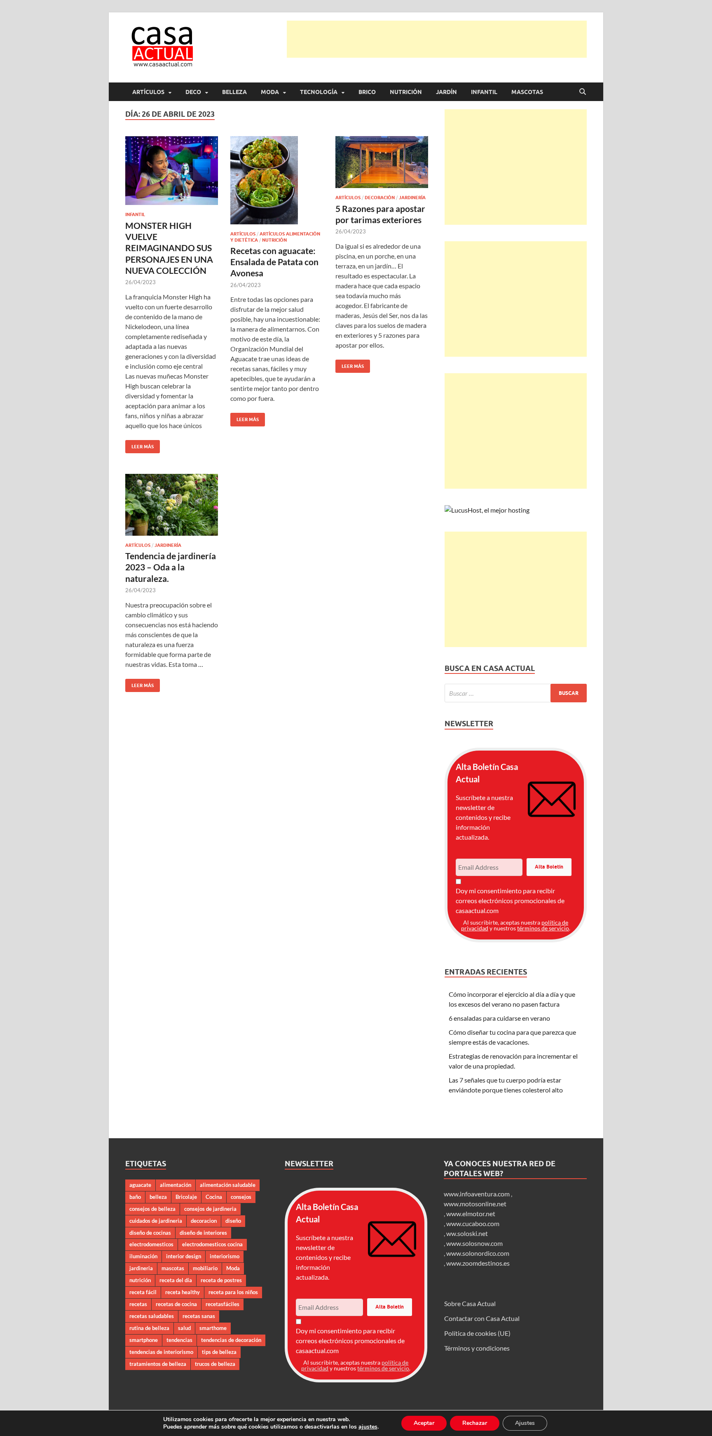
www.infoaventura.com (477, 1194)
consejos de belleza (152, 1208)
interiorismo (224, 1256)
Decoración (380, 197)
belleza (158, 1197)
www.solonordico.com (477, 1253)
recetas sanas (199, 1316)
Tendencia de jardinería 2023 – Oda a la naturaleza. (170, 567)
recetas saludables (151, 1316)
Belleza (234, 92)
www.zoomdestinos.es (478, 1263)
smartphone (143, 1340)
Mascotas (527, 92)
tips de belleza (219, 1352)
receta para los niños (233, 1292)
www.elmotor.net (470, 1213)
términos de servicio (543, 928)
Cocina (214, 1197)
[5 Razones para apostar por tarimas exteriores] (381, 162)
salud (184, 1328)
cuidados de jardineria (155, 1220)
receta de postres (221, 1280)
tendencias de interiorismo (161, 1352)
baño (135, 1197)
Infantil (484, 92)
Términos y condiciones (477, 1348)
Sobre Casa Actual (470, 1303)
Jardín (446, 92)
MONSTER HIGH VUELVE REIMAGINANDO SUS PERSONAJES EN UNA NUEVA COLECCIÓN (169, 247)
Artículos (148, 92)
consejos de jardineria (210, 1208)
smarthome (213, 1328)
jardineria (141, 1268)
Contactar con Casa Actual (482, 1318)
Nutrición (406, 92)
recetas (138, 1304)
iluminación (143, 1256)
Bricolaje (186, 1197)
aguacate (140, 1185)
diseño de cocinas (150, 1232)
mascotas (173, 1268)
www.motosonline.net (475, 1204)
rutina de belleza (149, 1328)
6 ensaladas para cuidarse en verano (499, 1018)
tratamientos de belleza (157, 1364)
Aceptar (424, 1423)
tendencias (179, 1340)
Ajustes (525, 1423)
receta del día (175, 1280)
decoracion (204, 1220)
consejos (241, 1197)
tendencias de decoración (231, 1340)
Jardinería (412, 197)
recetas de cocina (176, 1304)
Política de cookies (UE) (477, 1333)
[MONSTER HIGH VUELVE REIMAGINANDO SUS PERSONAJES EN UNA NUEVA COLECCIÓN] (171, 170)
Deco (193, 92)
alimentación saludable (227, 1185)
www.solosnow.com (474, 1243)
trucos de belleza (215, 1364)
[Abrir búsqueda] (582, 91)
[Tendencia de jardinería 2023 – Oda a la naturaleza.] (171, 505)
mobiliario (205, 1268)
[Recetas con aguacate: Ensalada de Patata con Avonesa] (276, 180)
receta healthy (182, 1292)
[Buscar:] (516, 693)
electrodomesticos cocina (212, 1244)
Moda (270, 92)
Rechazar (474, 1423)
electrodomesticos (151, 1244)
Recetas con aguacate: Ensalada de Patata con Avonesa (274, 261)
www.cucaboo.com (472, 1223)
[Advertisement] (437, 39)
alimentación (175, 1185)
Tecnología (318, 92)
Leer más (139, 445)
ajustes (367, 1427)
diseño (233, 1220)
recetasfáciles (222, 1304)
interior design (183, 1256)
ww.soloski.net (467, 1233)
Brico (367, 92)
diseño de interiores (203, 1232)
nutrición (140, 1280)
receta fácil (143, 1292)
